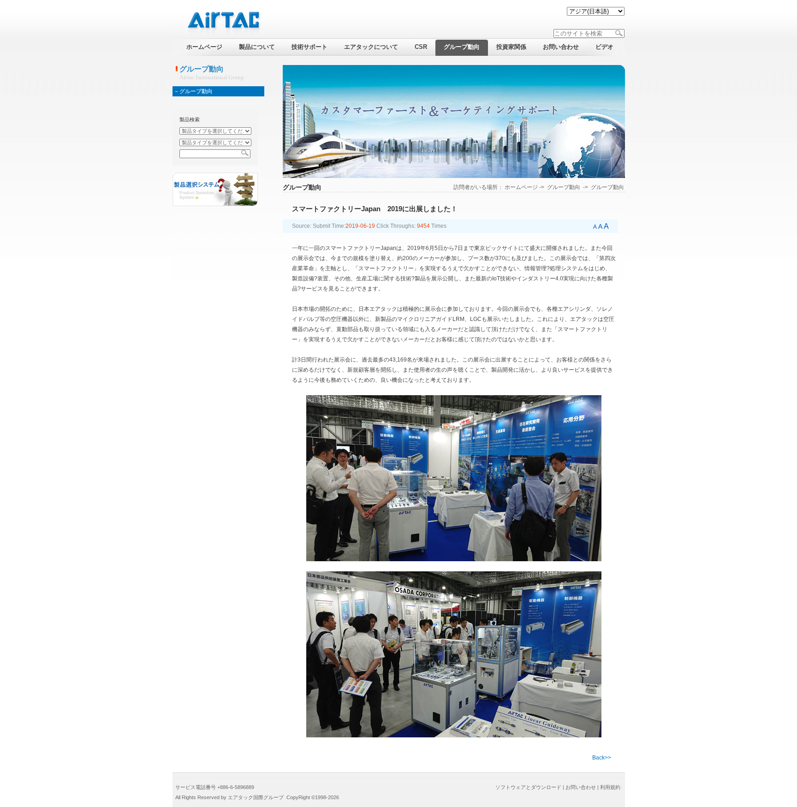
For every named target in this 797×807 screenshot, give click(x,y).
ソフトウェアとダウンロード (528, 787)
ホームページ (521, 187)
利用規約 (610, 787)
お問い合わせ (580, 787)
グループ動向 (196, 91)
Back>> (601, 757)
